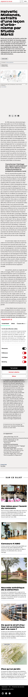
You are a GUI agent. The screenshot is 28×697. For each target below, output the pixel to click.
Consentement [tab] (5, 323)
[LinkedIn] (12, 115)
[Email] (15, 115)
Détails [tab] (13, 323)
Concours (4, 58)
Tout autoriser (14, 368)
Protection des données (18, 687)
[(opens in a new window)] (18, 115)
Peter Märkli (3, 466)
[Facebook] (9, 115)
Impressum (4, 687)
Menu (25, 1)
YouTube (3, 693)
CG (9, 687)
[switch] (24, 353)
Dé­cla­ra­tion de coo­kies (7, 689)
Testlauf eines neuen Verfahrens (14, 446)
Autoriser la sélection (14, 372)
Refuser (14, 376)
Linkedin (6, 693)
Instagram (10, 693)
